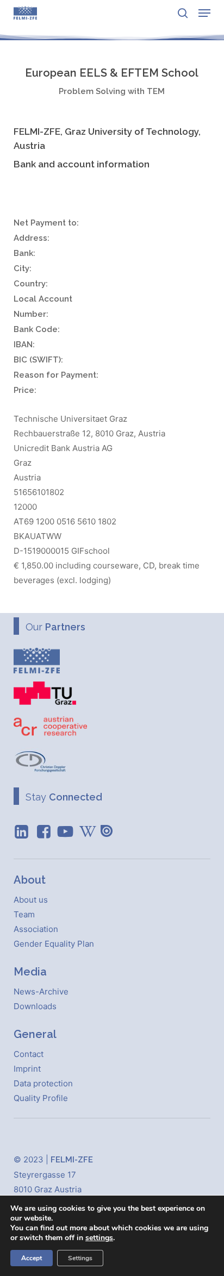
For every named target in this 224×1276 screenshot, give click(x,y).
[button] (204, 13)
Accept (31, 1258)
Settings (80, 1258)
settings (99, 1238)
